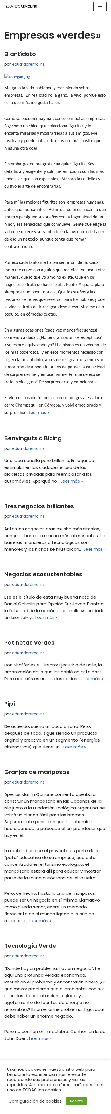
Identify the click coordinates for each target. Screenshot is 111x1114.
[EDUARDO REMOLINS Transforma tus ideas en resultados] (21, 6)
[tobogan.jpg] (17, 77)
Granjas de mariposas (36, 772)
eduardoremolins (28, 64)
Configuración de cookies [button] (35, 1101)
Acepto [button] (76, 1101)
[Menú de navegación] (100, 6)
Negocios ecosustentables (43, 574)
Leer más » (39, 413)
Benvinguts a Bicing (33, 438)
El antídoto (20, 54)
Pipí (9, 704)
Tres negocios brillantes (39, 506)
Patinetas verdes (29, 643)
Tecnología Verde (30, 946)
